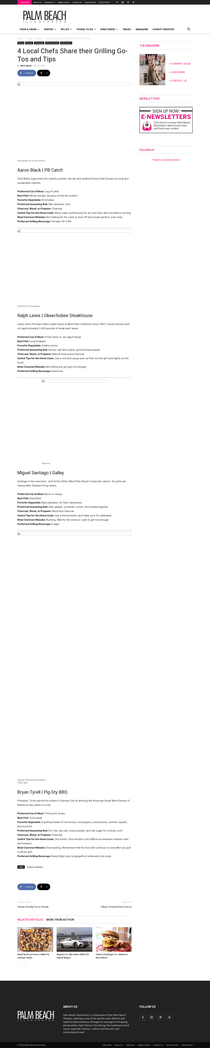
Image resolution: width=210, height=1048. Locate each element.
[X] (133, 2)
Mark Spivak (26, 65)
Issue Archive (90, 2)
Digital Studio (63, 2)
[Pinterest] (128, 2)
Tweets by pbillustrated (166, 159)
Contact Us (77, 2)
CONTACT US (179, 80)
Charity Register (163, 29)
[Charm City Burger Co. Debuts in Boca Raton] (114, 939)
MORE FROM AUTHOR (60, 919)
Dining (29, 38)
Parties (48, 29)
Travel (127, 29)
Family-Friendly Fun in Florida (32, 906)
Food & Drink (28, 29)
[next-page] (25, 964)
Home (20, 38)
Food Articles (66, 43)
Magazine (142, 29)
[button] (189, 29)
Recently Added (52, 43)
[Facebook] (117, 2)
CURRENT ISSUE (181, 63)
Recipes (38, 38)
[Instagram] (122, 2)
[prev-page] (19, 964)
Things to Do (84, 29)
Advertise (48, 2)
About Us (38, 2)
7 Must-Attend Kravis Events (116, 906)
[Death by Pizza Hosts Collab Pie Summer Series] (35, 939)
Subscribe (25, 2)
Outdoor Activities (34, 867)
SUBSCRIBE (178, 72)
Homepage (39, 43)
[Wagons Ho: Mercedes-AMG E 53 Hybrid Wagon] (74, 939)
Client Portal (104, 2)
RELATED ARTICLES (30, 919)
